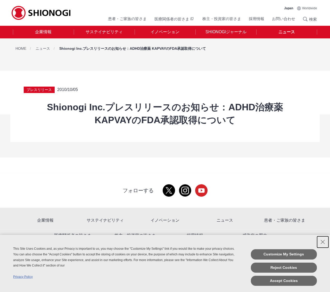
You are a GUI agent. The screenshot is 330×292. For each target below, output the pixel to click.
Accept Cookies (284, 281)
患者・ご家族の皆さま (127, 18)
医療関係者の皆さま (171, 19)
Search (307, 19)
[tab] (43, 32)
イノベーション (165, 32)
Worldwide (309, 8)
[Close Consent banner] (322, 242)
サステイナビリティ (104, 32)
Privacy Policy (23, 277)
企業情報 (43, 32)
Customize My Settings (283, 254)
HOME (20, 48)
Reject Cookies (283, 267)
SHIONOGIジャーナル (225, 32)
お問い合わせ (283, 18)
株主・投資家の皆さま (221, 18)
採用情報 (256, 18)
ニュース (286, 32)
